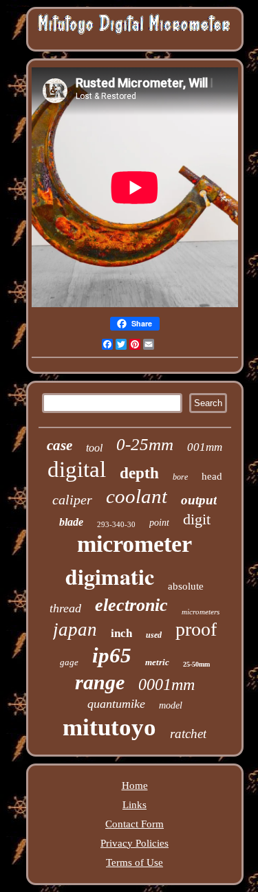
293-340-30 (116, 524)
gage (69, 662)
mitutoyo (109, 727)
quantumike (116, 704)
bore (180, 477)
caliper (72, 499)
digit (197, 519)
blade (71, 522)
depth (139, 473)
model (170, 705)
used (154, 635)
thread (65, 608)
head (212, 476)
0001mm (166, 684)
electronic (131, 605)
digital (76, 469)
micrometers (200, 611)
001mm (204, 447)
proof (196, 629)
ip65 (111, 655)
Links (134, 804)
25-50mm (196, 664)
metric (157, 662)
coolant (136, 496)
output (199, 500)
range (100, 682)
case (59, 445)
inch (121, 633)
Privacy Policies (134, 843)
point (159, 522)
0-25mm (144, 444)
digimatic (109, 576)
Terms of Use (134, 862)
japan (75, 629)
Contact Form (134, 823)
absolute (186, 586)
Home (135, 785)
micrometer (134, 544)
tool (94, 448)
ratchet (188, 733)
